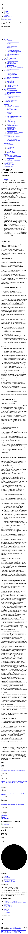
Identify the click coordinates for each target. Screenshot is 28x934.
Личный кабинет (8, 16)
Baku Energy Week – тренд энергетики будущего (13, 770)
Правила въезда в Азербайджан (15, 67)
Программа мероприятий (13, 42)
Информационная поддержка (14, 51)
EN (8, 12)
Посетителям (7, 70)
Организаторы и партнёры (13, 96)
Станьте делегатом (8, 166)
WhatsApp (6, 909)
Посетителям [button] (7, 135)
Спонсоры (9, 47)
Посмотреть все (5, 809)
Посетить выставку (11, 73)
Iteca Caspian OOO (14, 927)
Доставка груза (10, 93)
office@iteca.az (7, 910)
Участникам (7, 59)
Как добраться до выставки (13, 75)
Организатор (7, 94)
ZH (8, 15)
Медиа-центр (7, 78)
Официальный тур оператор (14, 92)
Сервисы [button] (6, 154)
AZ (7, 11)
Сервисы (6, 89)
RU (8, 13)
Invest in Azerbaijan (11, 58)
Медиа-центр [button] (7, 143)
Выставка (6, 39)
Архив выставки (11, 57)
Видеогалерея (10, 81)
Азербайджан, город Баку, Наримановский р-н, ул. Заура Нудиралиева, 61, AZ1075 (15, 903)
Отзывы (9, 48)
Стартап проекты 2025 (12, 52)
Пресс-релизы (10, 82)
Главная (6, 876)
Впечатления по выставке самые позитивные (12, 804)
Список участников (12, 44)
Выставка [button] (6, 104)
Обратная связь (7, 98)
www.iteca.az (7, 912)
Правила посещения (12, 74)
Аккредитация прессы (12, 85)
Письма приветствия (12, 46)
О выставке (9, 40)
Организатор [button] (7, 159)
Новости (9, 84)
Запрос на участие (11, 63)
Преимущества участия (12, 61)
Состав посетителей (12, 66)
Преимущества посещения (13, 71)
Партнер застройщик (12, 90)
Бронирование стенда (9, 879)
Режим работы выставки (13, 54)
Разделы (9, 43)
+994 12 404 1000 (8, 905)
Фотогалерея (10, 79)
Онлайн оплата (10, 65)
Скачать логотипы (11, 88)
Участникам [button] (7, 124)
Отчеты (8, 55)
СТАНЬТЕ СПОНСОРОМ (10, 164)
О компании (10, 97)
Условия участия (11, 62)
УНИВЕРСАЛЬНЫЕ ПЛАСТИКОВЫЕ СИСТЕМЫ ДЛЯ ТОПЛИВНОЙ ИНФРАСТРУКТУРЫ (14, 781)
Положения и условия (9, 881)
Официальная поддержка (13, 50)
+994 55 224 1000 (8, 906)
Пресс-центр (10, 86)
